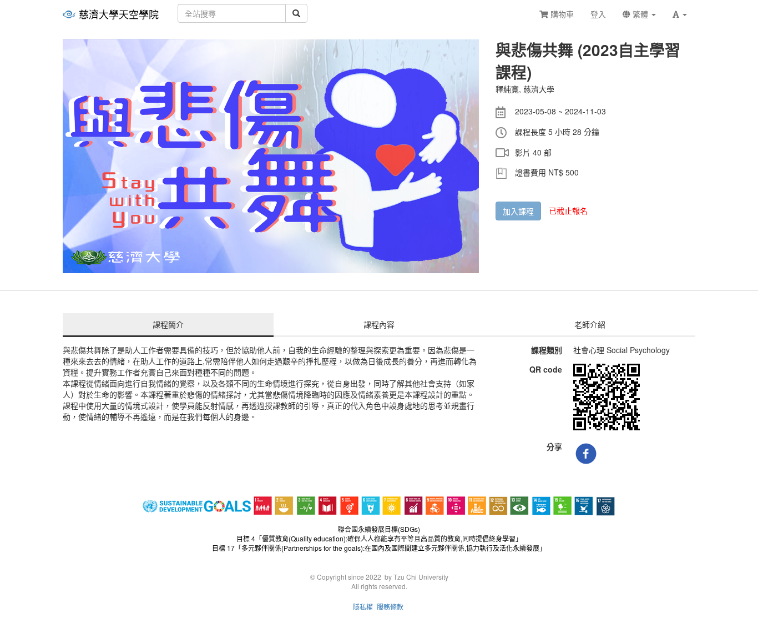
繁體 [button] (640, 13)
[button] (679, 14)
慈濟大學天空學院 (119, 14)
